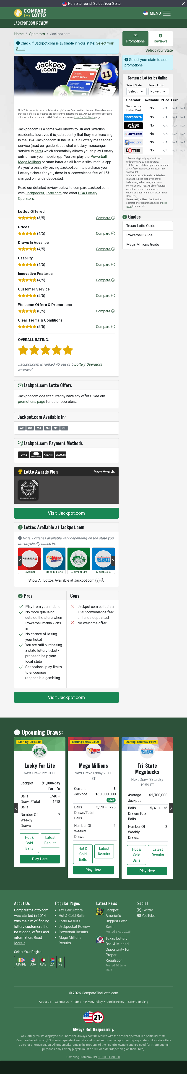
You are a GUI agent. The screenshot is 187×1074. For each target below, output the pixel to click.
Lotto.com (54, 193)
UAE (43, 964)
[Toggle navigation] (157, 13)
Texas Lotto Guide (140, 226)
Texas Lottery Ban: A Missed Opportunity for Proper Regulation (118, 949)
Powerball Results (73, 932)
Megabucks (103, 571)
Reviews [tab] (161, 41)
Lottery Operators (88, 364)
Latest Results (50, 840)
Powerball (99, 156)
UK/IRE (21, 964)
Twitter (147, 910)
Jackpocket (35, 193)
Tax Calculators (71, 910)
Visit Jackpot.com (66, 513)
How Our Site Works (84, 117)
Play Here (40, 859)
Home (19, 34)
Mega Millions (29, 162)
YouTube (148, 915)
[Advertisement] (93, 1066)
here (38, 151)
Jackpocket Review (74, 926)
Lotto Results (69, 921)
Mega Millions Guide (142, 244)
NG (60, 964)
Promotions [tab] (135, 41)
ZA (52, 964)
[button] (20, 561)
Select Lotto (156, 85)
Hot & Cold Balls (29, 843)
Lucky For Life (78, 571)
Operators (37, 34)
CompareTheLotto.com (100, 993)
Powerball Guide (139, 235)
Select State (134, 85)
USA (33, 964)
